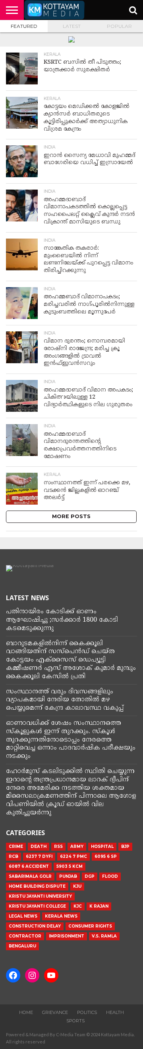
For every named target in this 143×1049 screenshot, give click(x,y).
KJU (77, 886)
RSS (58, 846)
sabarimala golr (30, 876)
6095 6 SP (106, 856)
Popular (119, 26)
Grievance (55, 1012)
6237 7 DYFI (39, 856)
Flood (110, 876)
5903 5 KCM (69, 866)
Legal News (23, 916)
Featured (24, 26)
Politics (87, 1012)
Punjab (68, 876)
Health (115, 1012)
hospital (102, 846)
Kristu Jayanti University (40, 896)
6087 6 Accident (29, 866)
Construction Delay (35, 926)
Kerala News (61, 916)
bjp (125, 846)
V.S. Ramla (104, 936)
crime (16, 846)
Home (26, 1012)
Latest (72, 26)
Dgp (90, 876)
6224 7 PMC (73, 856)
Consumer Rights (90, 926)
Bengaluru (22, 946)
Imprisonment (66, 936)
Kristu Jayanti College (37, 906)
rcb (13, 856)
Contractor (25, 936)
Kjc (77, 906)
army (76, 846)
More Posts (71, 516)
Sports (75, 1021)
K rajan (98, 906)
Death (38, 846)
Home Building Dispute (37, 886)
